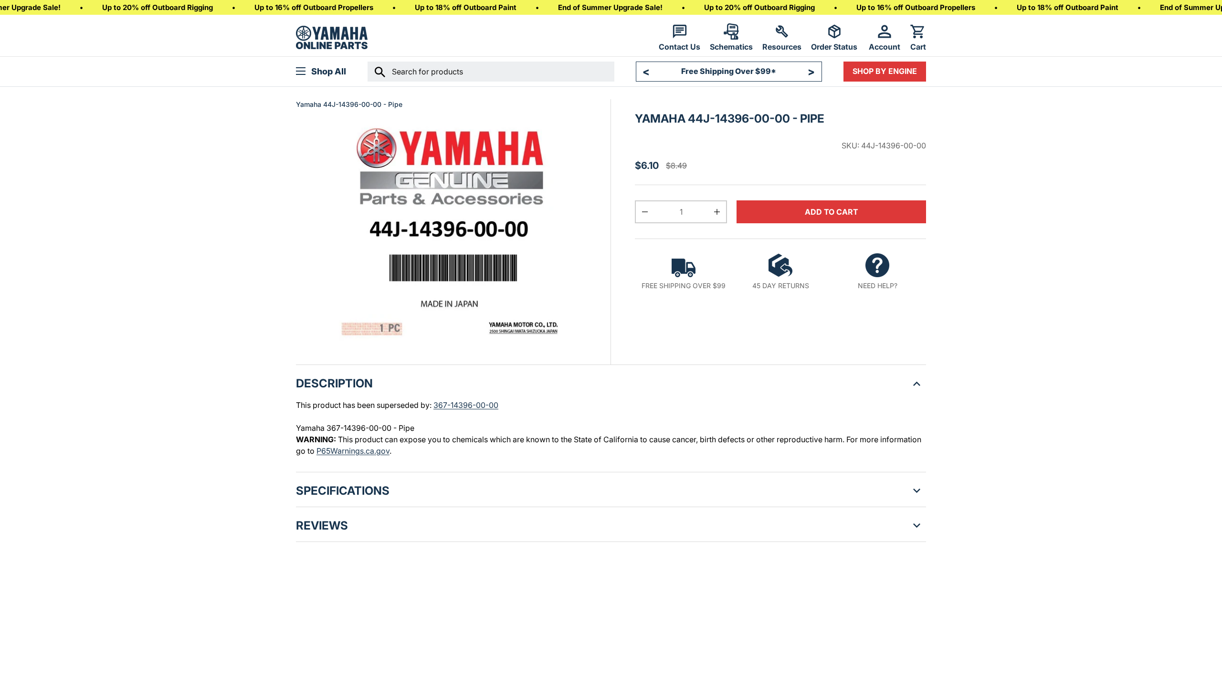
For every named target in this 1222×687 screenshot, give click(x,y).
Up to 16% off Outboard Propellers (313, 7)
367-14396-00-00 (465, 405)
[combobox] (491, 72)
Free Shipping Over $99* (728, 71)
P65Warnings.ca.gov (353, 451)
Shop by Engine (885, 71)
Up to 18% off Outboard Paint (465, 7)
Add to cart (831, 212)
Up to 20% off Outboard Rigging (157, 7)
